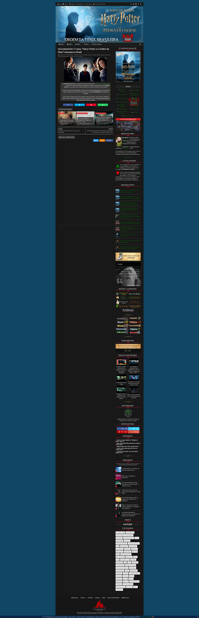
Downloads (127, 549)
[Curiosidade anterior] (125, 350)
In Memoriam (135, 109)
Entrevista (135, 551)
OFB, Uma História (129, 116)
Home (60, 4)
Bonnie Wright (119, 540)
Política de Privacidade (99, 4)
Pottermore (118, 573)
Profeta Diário (125, 139)
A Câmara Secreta (120, 532)
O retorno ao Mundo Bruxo (134, 94)
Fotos (117, 559)
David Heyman (119, 549)
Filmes (78, 44)
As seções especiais (123, 102)
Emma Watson (127, 551)
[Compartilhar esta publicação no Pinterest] (91, 105)
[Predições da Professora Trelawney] (135, 302)
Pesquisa (72, 4)
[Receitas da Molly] (122, 294)
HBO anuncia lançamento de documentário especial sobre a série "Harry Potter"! (129, 229)
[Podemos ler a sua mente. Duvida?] (135, 297)
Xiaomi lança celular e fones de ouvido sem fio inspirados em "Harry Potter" (131, 491)
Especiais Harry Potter (105, 55)
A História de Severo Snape (121, 383)
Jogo (125, 562)
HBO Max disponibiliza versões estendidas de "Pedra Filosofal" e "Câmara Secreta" (130, 484)
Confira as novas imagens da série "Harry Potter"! (128, 235)
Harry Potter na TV (125, 559)
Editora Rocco (119, 551)
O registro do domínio (122, 105)
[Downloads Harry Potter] (122, 306)
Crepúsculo (127, 540)
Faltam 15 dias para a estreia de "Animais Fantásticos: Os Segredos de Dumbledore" (130, 506)
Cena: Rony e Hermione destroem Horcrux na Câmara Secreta (134, 383)
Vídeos (62, 44)
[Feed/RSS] (141, 4)
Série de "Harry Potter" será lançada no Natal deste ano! (130, 241)
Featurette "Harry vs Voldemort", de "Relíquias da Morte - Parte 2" (121, 396)
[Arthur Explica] (122, 297)
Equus (117, 554)
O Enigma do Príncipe (130, 565)
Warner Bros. (119, 589)
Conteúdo (90, 597)
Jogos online (88, 4)
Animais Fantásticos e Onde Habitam (124, 535)
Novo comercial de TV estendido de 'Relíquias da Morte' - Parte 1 (84, 120)
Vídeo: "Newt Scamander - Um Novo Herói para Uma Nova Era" (133, 396)
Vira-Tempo (129, 587)
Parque (127, 570)
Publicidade (119, 578)
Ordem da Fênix (65, 56)
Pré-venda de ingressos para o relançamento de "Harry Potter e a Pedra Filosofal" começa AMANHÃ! (129, 203)
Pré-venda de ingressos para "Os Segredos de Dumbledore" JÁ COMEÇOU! (130, 499)
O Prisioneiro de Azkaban (122, 568)
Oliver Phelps (132, 568)
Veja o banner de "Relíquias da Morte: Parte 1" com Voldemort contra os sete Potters (103, 119)
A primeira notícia (122, 94)
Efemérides (61, 113)
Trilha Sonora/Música (128, 584)
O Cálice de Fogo (120, 565)
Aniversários (119, 538)
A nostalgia (135, 105)
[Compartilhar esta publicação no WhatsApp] (103, 105)
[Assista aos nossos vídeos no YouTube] (136, 4)
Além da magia (135, 90)
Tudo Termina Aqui (120, 587)
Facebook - (109, 140)
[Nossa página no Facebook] (131, 4)
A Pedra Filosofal (130, 532)
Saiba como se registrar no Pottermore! (128, 476)
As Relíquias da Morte (82, 113)
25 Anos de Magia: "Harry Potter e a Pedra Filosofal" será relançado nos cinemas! (129, 210)
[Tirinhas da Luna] (122, 302)
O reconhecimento (122, 109)
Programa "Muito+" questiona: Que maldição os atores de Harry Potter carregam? (121, 370)
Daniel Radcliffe (124, 546)
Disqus (95, 140)
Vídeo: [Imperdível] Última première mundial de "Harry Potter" (128, 444)
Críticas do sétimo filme (133, 543)
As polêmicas (135, 102)
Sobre (103, 597)
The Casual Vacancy (134, 581)
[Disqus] (85, 161)
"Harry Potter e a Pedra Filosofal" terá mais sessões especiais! (129, 191)
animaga (124, 142)
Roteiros (131, 578)
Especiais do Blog (96, 55)
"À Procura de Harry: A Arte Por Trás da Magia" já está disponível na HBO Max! (130, 222)
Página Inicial (74, 597)
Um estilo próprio (122, 98)
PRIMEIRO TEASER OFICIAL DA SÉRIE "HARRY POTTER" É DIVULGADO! (129, 247)
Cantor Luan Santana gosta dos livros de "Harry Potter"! (126, 448)
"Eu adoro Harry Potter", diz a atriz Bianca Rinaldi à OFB (127, 452)
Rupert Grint (119, 581)
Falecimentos (129, 557)
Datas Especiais (88, 55)
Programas (118, 576)
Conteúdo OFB (80, 4)
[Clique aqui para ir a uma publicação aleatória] (128, 257)
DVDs (117, 546)
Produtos (125, 573)
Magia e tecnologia (134, 98)
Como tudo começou (122, 90)
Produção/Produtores (134, 573)
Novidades (135, 562)
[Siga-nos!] (133, 4)
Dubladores (134, 549)
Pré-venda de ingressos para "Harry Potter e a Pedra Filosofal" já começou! (130, 197)
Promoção (125, 576)
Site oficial (126, 581)
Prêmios (131, 576)
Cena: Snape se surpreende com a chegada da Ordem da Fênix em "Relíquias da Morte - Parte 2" (134, 370)
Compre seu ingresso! (145, 617)
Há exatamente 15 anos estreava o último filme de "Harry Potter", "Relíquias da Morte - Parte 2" (130, 216)
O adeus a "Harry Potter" (122, 112)
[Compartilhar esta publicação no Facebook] (68, 105)
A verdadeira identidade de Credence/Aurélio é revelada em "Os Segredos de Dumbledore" (131, 514)
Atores (136, 538)
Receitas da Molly (97, 44)
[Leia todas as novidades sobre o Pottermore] (128, 310)
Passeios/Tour (134, 570)
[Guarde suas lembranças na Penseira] (135, 294)
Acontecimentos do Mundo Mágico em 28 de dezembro (66, 120)
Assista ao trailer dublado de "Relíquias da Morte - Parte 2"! (127, 440)
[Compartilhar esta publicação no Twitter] (80, 105)
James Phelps (119, 562)
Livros (70, 44)
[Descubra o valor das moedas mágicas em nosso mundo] (135, 306)
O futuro (135, 112)
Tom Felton (118, 584)
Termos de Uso (125, 597)
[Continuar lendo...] (128, 157)
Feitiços (87, 44)
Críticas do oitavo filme (121, 543)
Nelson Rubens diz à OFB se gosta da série (127, 446)
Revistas (125, 578)
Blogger (102, 140)
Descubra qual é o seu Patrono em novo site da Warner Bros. (130, 469)
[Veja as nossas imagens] (138, 4)
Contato (66, 4)
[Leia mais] (137, 169)
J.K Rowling (133, 559)
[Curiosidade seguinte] (129, 350)
